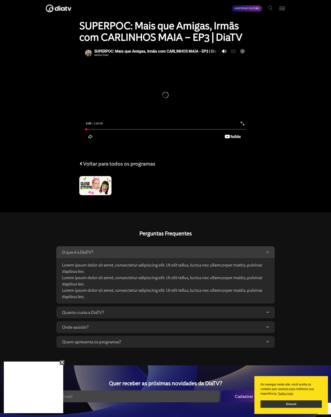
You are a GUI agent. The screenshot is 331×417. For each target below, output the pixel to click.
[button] (62, 362)
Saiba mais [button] (285, 393)
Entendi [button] (291, 404)
